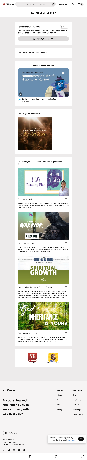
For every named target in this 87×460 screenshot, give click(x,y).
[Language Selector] (72, 4)
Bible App (32, 363)
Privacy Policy (7, 442)
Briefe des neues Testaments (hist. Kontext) (42, 99)
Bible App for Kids (53, 363)
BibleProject (26, 101)
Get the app (63, 4)
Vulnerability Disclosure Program (13, 444)
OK (81, 439)
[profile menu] (80, 4)
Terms (15, 442)
